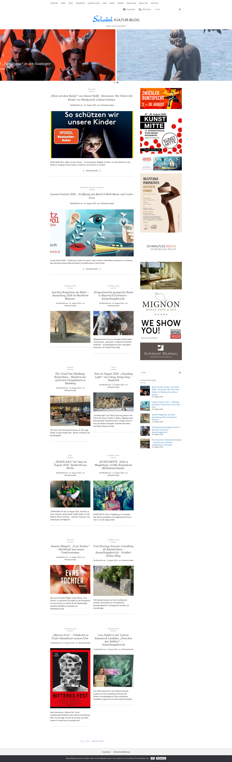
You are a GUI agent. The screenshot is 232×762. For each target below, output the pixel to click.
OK (153, 758)
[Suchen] (179, 9)
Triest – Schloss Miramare (116, 63)
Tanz (113, 367)
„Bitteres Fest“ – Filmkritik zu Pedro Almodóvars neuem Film (70, 636)
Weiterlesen (93, 170)
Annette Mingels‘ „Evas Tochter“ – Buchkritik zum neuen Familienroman (70, 549)
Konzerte (84, 187)
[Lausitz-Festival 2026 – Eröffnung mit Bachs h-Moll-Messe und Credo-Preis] (145, 406)
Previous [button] (3, 55)
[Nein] (229, 758)
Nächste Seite (98, 741)
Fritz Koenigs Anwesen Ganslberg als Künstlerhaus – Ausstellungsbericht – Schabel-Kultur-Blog (113, 551)
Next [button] (229, 55)
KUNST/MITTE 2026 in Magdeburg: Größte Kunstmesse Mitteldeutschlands (113, 465)
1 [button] (114, 82)
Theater (100, 187)
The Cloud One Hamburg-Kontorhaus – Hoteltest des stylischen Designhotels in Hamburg (70, 378)
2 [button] (116, 82)
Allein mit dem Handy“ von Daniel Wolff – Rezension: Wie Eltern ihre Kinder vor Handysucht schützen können (92, 97)
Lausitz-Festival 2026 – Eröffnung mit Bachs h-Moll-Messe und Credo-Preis (92, 196)
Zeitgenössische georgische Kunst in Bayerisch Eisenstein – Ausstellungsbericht (113, 295)
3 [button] (117, 82)
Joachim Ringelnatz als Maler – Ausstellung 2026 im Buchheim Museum (70, 295)
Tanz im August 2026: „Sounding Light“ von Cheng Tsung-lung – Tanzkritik (113, 377)
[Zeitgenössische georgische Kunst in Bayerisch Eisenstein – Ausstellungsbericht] (145, 431)
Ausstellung (70, 286)
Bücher (91, 89)
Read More (116, 69)
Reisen (93, 187)
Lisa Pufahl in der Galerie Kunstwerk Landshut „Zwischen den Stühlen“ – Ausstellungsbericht (113, 639)
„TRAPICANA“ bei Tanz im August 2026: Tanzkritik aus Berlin (70, 465)
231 (88, 741)
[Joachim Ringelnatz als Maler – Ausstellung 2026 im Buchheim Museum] (145, 419)
